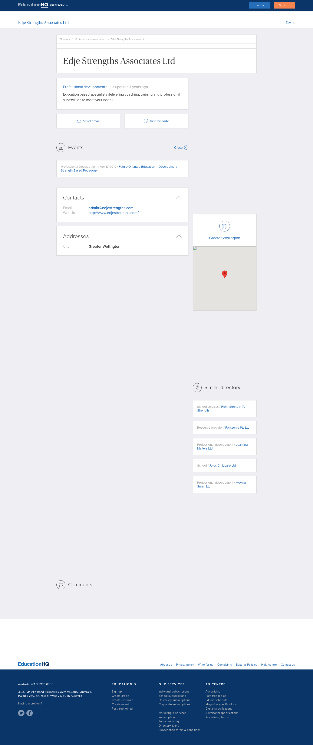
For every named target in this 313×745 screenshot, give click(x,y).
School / (216, 465)
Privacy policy (185, 664)
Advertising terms (217, 717)
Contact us (288, 664)
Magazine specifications (221, 704)
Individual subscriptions (174, 691)
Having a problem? (30, 703)
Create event (120, 704)
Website (69, 212)
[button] (224, 274)
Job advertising (169, 721)
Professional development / (222, 446)
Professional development (90, 39)
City (66, 246)
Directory (64, 39)
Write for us (205, 664)
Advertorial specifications (221, 713)
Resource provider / (223, 427)
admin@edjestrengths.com (111, 207)
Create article (120, 696)
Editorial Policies (246, 664)
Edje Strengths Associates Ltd (43, 22)
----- (161, 708)
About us (166, 664)
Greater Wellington (224, 238)
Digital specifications (218, 708)
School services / (221, 408)
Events (290, 22)
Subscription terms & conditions (180, 730)
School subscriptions (172, 696)
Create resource (122, 700)
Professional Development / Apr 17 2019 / (119, 168)
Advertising (212, 691)
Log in (260, 5)
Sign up (284, 5)
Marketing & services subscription (172, 715)
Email (67, 207)
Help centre (269, 664)
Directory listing (169, 726)
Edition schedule (216, 700)
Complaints (224, 664)
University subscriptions (174, 700)
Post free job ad (122, 708)
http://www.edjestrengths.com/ (114, 212)
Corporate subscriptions (174, 704)
